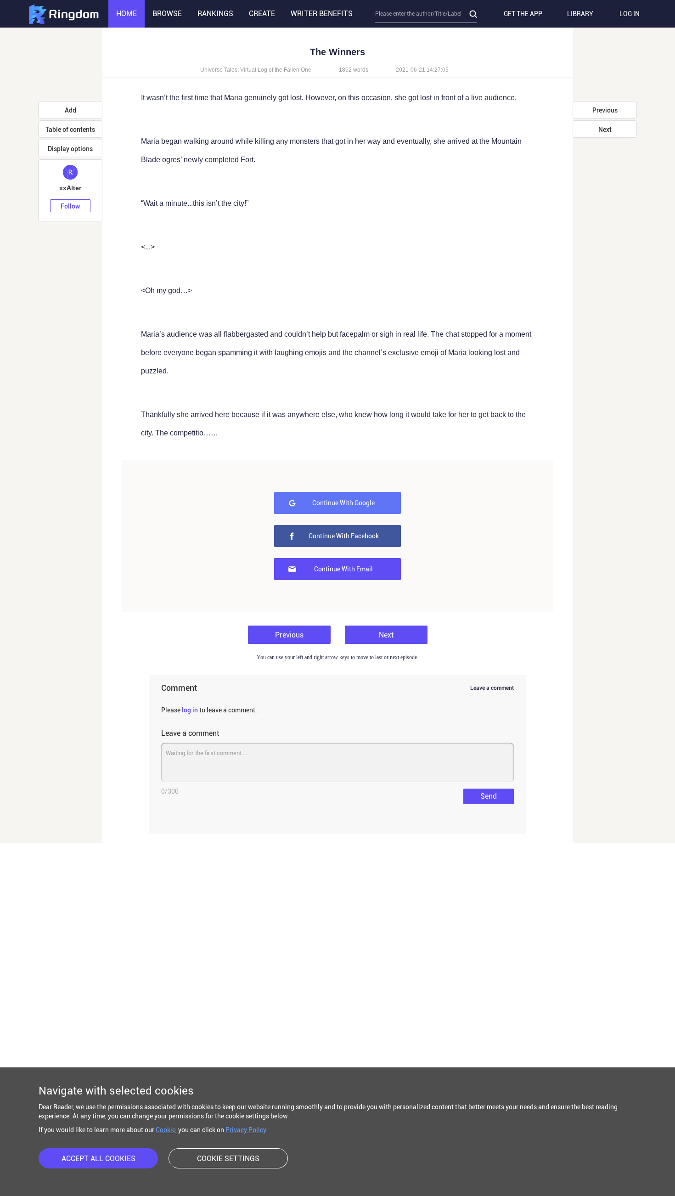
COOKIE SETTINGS (228, 1158)
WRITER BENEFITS (322, 13)
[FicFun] (63, 14)
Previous (289, 635)
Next (386, 635)
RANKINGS (215, 13)
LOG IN (629, 13)
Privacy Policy (245, 1130)
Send (488, 796)
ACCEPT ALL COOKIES (98, 1158)
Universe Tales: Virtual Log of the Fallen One (255, 70)
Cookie (165, 1130)
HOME (126, 13)
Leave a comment (492, 688)
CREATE (262, 13)
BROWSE (167, 13)
